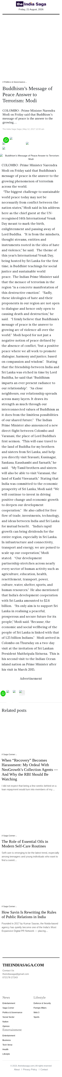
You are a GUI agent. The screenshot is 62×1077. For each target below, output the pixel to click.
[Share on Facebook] (23, 139)
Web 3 (36, 1012)
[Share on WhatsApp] (5, 139)
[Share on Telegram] (39, 144)
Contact (44, 1069)
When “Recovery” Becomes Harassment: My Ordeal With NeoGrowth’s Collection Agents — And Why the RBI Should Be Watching (30, 769)
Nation (5, 1022)
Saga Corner (8, 1008)
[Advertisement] (31, 45)
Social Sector (8, 1017)
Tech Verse (7, 1045)
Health (5, 1049)
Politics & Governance (12, 1012)
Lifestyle (6, 1054)
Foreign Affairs (40, 1008)
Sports (36, 1017)
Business (6, 1040)
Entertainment (8, 1003)
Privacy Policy (30, 1069)
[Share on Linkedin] (15, 149)
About (17, 1069)
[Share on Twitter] (13, 144)
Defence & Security (42, 1003)
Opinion (6, 1026)
